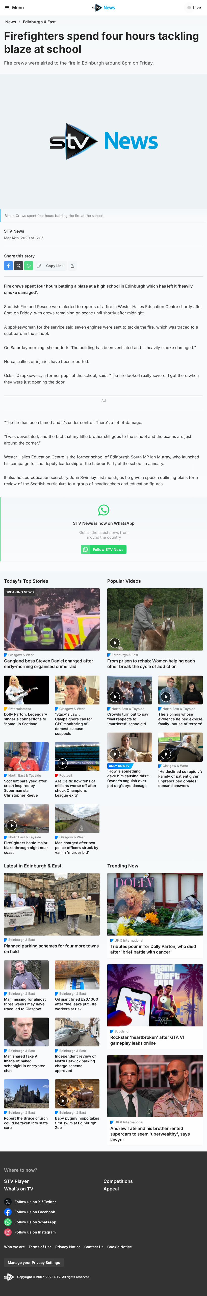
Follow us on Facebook (35, 1212)
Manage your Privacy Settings (34, 1262)
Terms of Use (40, 1247)
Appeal (111, 1188)
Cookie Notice (119, 1247)
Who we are (14, 1247)
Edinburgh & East (39, 21)
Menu (18, 7)
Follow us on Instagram (35, 1232)
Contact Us (94, 1247)
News (10, 21)
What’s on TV (18, 1188)
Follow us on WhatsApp (35, 1222)
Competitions (118, 1181)
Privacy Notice (68, 1247)
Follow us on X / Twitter (35, 1202)
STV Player (16, 1181)
